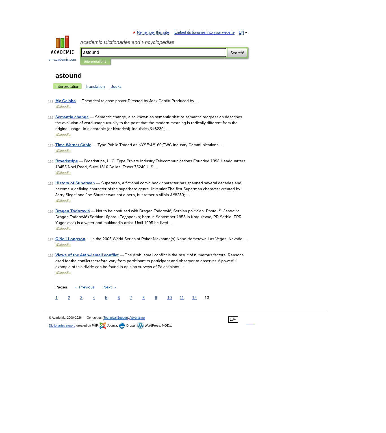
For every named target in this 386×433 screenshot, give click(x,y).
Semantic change (72, 117)
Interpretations (95, 62)
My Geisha (65, 101)
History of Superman (75, 183)
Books (116, 86)
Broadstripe (66, 161)
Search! (237, 53)
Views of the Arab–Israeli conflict (87, 255)
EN (241, 32)
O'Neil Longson (70, 239)
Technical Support (115, 317)
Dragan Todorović (72, 211)
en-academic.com (62, 60)
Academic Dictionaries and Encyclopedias (127, 42)
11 (182, 297)
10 (169, 297)
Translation (95, 86)
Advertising (137, 317)
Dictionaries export (62, 325)
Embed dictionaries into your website (204, 32)
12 (194, 297)
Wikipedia (63, 107)
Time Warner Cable (73, 145)
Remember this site (153, 32)
